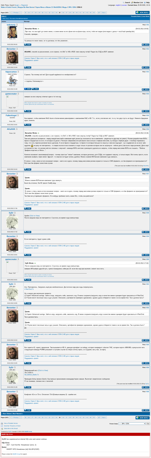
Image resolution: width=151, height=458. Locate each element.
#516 (147, 129)
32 (49, 12)
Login (17, 5)
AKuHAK (11, 129)
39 (73, 12)
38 (70, 12)
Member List (138, 2)
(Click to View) (35, 216)
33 (53, 12)
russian (124, 5)
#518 (147, 213)
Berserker (11, 49)
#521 (147, 284)
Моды (64, 7)
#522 (147, 307)
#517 (147, 173)
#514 (147, 93)
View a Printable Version (11, 423)
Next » (104, 12)
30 (42, 12)
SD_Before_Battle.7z (31, 375)
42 (83, 12)
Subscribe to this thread (11, 428)
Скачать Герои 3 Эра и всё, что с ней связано (40, 58)
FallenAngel (11, 115)
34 (56, 12)
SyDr (11, 213)
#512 (147, 49)
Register (24, 5)
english (118, 5)
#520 (147, 259)
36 (63, 12)
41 (80, 12)
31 (46, 12)
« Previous (16, 12)
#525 (147, 391)
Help (148, 2)
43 (87, 12)
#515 (147, 115)
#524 (147, 367)
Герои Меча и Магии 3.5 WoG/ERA (48, 7)
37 (66, 12)
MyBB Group (28, 431)
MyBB (9, 431)
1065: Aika (12, 215)
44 (90, 12)
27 (32, 12)
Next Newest (17, 414)
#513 (147, 71)
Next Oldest (7, 414)
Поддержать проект (31, 60)
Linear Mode (145, 16)
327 (99, 12)
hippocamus (11, 72)
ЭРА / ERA (72, 7)
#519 (147, 236)
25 (25, 12)
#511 (147, 24)
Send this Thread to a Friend (12, 426)
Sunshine (12, 117)
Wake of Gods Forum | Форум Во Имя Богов (17, 7)
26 (29, 12)
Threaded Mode (136, 16)
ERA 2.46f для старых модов (69, 58)
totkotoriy (11, 25)
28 (35, 12)
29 (39, 12)
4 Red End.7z (29, 289)
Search (127, 2)
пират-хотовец (12, 74)
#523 (147, 344)
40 (77, 12)
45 (94, 12)
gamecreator (11, 94)
